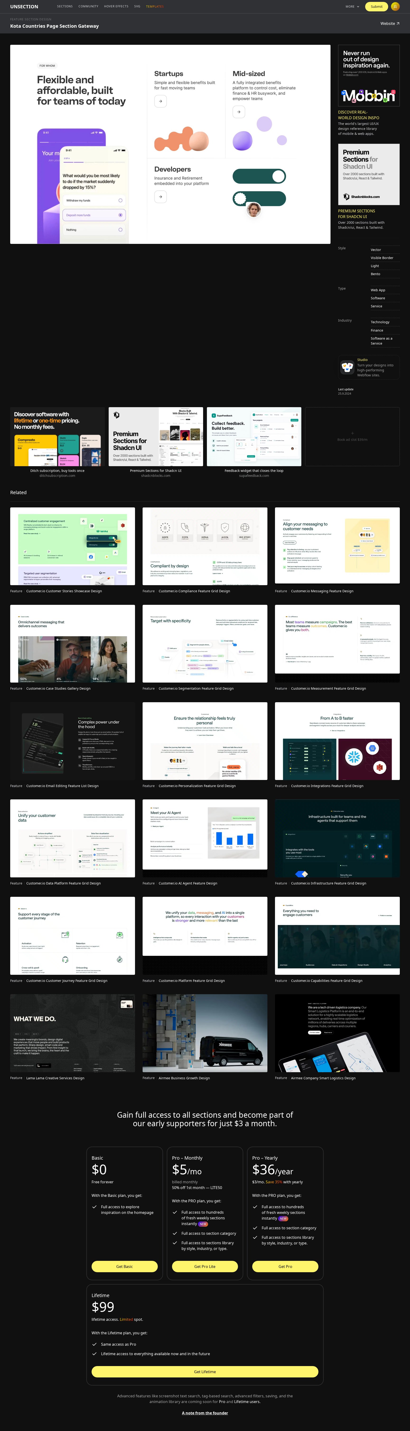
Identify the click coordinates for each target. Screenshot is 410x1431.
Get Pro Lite (204, 1266)
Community (88, 6)
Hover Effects (116, 6)
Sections (65, 6)
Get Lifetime (205, 1371)
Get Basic (124, 1266)
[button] (352, 7)
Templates (155, 7)
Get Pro (285, 1266)
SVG (137, 6)
